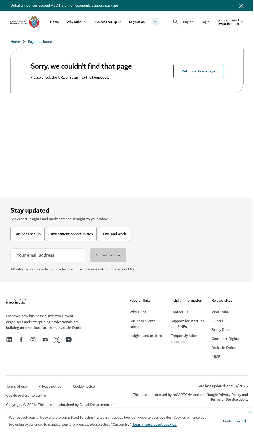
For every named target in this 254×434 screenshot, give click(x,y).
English (188, 22)
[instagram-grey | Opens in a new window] (33, 340)
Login (205, 22)
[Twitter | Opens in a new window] (57, 340)
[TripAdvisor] (45, 340)
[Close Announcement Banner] (241, 5)
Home (54, 22)
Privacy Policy (230, 394)
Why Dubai (74, 22)
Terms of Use (124, 269)
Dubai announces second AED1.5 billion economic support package (64, 5)
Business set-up (106, 22)
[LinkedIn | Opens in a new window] (9, 340)
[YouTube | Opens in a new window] (69, 340)
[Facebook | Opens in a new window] (21, 340)
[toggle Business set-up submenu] (119, 22)
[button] (234, 421)
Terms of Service (224, 399)
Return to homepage (198, 71)
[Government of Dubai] (25, 22)
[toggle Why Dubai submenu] (85, 22)
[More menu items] (155, 22)
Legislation (137, 22)
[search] (176, 22)
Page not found (40, 42)
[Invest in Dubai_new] (16, 301)
